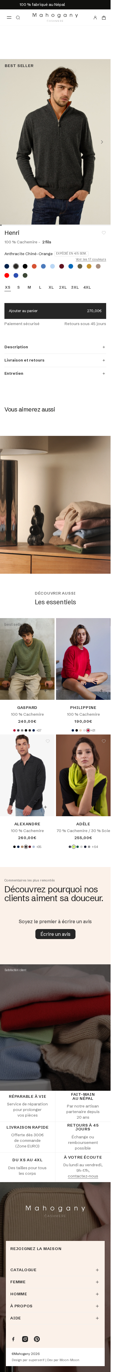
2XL (63, 287)
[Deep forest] (77, 847)
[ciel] (33, 847)
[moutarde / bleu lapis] (89, 266)
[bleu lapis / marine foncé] (16, 275)
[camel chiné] (22, 847)
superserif (37, 1360)
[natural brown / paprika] (98, 266)
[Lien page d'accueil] (55, 17)
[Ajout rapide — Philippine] (101, 690)
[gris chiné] (22, 730)
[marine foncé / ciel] (6, 266)
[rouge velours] (14, 730)
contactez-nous (83, 1176)
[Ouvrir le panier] (103, 17)
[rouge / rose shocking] (6, 275)
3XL (75, 287)
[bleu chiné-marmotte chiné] (43, 266)
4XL (87, 287)
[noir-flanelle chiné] (25, 266)
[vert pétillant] (74, 847)
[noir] (26, 730)
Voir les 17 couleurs (91, 259)
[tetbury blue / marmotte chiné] (70, 266)
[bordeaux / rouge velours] (61, 266)
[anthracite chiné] (30, 730)
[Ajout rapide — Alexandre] (45, 807)
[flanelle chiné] (84, 730)
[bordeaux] (30, 847)
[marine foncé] (33, 730)
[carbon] (70, 847)
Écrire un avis (55, 934)
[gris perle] (81, 847)
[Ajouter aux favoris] (103, 232)
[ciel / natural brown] (52, 266)
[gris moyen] (89, 847)
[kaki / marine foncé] (80, 266)
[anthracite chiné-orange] (16, 266)
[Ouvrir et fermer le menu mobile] (9, 17)
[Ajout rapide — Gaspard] (45, 690)
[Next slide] (102, 142)
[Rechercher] (18, 17)
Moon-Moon (69, 1360)
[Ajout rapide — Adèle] (101, 807)
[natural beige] (80, 730)
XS (8, 287)
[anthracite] (18, 730)
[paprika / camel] (34, 266)
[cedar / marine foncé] (25, 275)
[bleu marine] (85, 847)
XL (51, 287)
